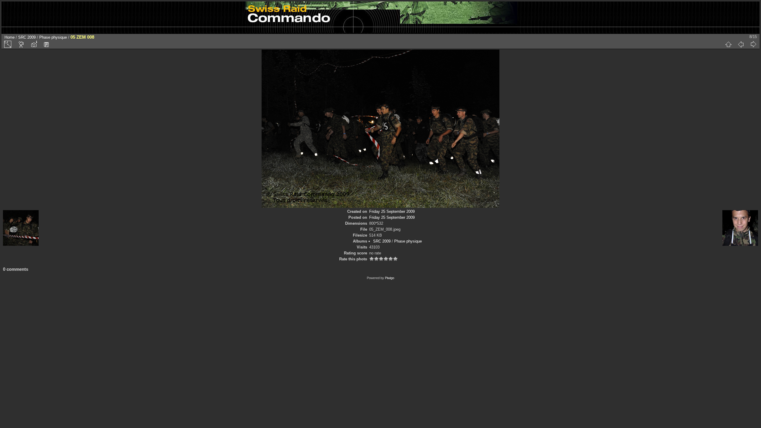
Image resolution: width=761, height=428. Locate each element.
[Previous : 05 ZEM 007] (741, 44)
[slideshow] (21, 44)
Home (9, 37)
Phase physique (53, 37)
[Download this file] (46, 44)
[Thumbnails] (728, 44)
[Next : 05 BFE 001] (753, 44)
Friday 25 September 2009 (392, 211)
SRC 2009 (27, 37)
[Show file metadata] (34, 44)
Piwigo (389, 278)
